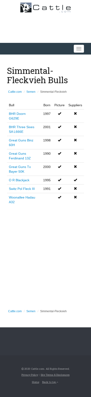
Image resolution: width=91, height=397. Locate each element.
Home (35, 382)
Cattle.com (15, 91)
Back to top (49, 382)
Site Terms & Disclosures (55, 374)
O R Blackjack (19, 180)
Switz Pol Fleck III (22, 189)
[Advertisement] (45, 256)
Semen (30, 91)
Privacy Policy (29, 374)
